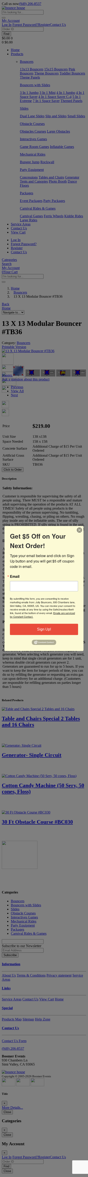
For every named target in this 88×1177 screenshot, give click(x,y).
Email (14, 576)
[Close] (79, 530)
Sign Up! (44, 629)
